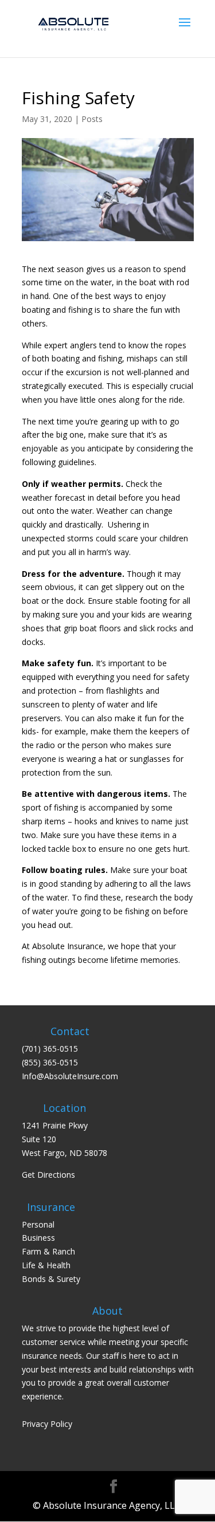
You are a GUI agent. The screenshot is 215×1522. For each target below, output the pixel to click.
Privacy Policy (47, 1423)
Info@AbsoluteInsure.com (70, 1076)
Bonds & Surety (51, 1278)
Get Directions (48, 1174)
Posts (92, 118)
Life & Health (46, 1265)
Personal (38, 1224)
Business (38, 1237)
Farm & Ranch (48, 1251)
